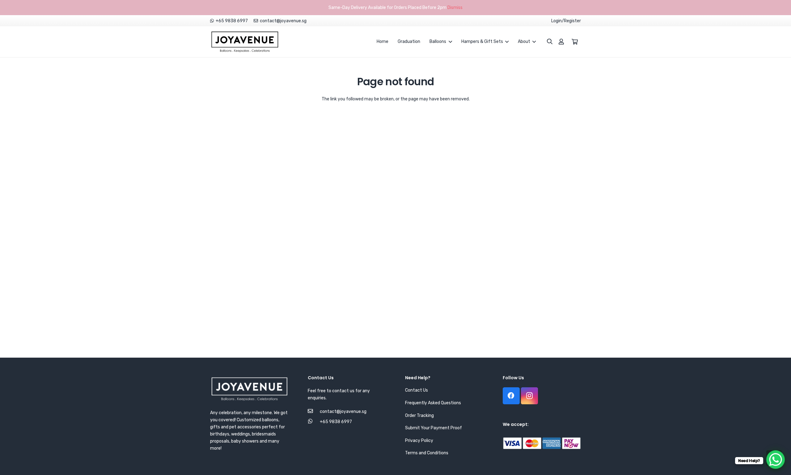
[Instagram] (529, 395)
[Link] (244, 41)
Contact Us (416, 390)
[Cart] (575, 41)
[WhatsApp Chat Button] (775, 459)
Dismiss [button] (455, 7)
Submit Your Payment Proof (433, 428)
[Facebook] (511, 395)
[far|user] (561, 41)
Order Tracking (419, 415)
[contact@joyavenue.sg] (314, 411)
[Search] (546, 42)
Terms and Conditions (426, 453)
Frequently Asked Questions (433, 403)
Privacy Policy (419, 440)
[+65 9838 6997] (314, 421)
